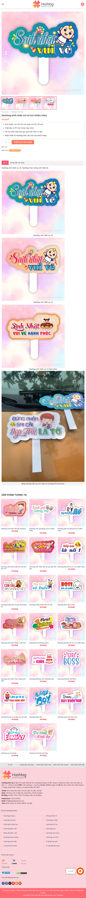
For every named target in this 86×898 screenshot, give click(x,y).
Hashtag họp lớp (10, 820)
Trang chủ (5, 112)
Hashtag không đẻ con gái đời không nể (14, 605)
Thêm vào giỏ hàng (23, 142)
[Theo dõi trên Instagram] (6, 883)
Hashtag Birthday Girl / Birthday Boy (41, 679)
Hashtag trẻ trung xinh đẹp (38, 753)
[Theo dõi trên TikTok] (9, 883)
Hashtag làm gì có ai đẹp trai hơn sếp (14, 717)
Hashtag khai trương (11, 837)
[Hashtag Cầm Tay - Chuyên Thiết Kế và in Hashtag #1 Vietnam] (43, 4)
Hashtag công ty (9, 816)
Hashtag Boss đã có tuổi (66, 605)
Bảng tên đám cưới (10, 833)
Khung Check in (51, 816)
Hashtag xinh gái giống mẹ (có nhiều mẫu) (41, 529)
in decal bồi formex (10, 846)
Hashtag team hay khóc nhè (67, 717)
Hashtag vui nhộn (52, 837)
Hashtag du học (51, 824)
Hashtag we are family (8, 753)
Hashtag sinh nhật (17, 112)
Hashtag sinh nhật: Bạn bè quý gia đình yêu (42, 567)
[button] (3, 4)
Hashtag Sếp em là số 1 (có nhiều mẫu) (71, 567)
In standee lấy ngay (53, 846)
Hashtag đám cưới (10, 828)
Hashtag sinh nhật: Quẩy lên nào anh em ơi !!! (13, 567)
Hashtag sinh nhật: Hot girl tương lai (13, 528)
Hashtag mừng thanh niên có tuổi (40, 605)
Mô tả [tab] (5, 162)
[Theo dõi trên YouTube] (20, 883)
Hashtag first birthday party (39, 643)
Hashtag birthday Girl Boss (67, 679)
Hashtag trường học (11, 824)
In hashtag (39, 785)
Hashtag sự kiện (52, 820)
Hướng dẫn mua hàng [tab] (17, 162)
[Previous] (6, 53)
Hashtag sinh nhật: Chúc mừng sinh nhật (13, 680)
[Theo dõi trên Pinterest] (13, 883)
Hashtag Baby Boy (35, 717)
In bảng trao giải (51, 841)
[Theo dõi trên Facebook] (3, 883)
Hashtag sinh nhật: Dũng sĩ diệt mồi (13, 643)
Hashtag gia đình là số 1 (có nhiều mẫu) (71, 643)
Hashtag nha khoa (52, 833)
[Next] (80, 53)
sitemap (60, 895)
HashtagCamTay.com (48, 895)
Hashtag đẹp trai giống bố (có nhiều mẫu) (70, 529)
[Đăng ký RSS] (16, 883)
